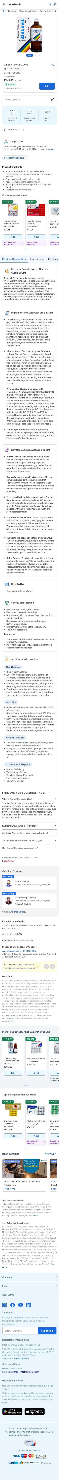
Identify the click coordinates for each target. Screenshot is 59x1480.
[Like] (46, 966)
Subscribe (47, 1330)
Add (47, 86)
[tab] (29, 1277)
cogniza (24, 1204)
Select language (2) (14, 157)
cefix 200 (13, 1216)
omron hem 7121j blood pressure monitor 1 (28, 1258)
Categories (12, 11)
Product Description (14, 258)
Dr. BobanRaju (22, 881)
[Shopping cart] (55, 4)
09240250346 (29, 951)
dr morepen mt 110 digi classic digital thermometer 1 (24, 1226)
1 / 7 (29, 55)
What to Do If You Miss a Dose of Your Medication (22, 1183)
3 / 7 (39, 55)
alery (29, 1213)
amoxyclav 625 (26, 1207)
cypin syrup (21, 1213)
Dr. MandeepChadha (25, 897)
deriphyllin (22, 1216)
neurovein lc (37, 1213)
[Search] (49, 4)
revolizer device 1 (32, 1244)
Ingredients (37, 258)
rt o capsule (39, 1207)
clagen (12, 1213)
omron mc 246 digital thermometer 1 (38, 1247)
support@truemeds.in (11, 951)
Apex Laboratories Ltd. (13, 68)
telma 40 (6, 1204)
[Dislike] (52, 966)
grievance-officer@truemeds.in (24, 1371)
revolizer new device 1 (39, 1264)
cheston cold (35, 1204)
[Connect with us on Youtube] (20, 1305)
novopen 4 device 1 (20, 1264)
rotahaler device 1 (45, 1229)
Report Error (8, 861)
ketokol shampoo (16, 1210)
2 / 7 (36, 55)
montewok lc (31, 1210)
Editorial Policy (19, 911)
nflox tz (41, 1210)
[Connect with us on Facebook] (12, 1305)
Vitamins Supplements (27, 11)
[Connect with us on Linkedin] (28, 1305)
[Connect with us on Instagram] (4, 1305)
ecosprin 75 (14, 1207)
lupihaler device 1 (23, 1241)
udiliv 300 (15, 1204)
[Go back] (4, 4)
